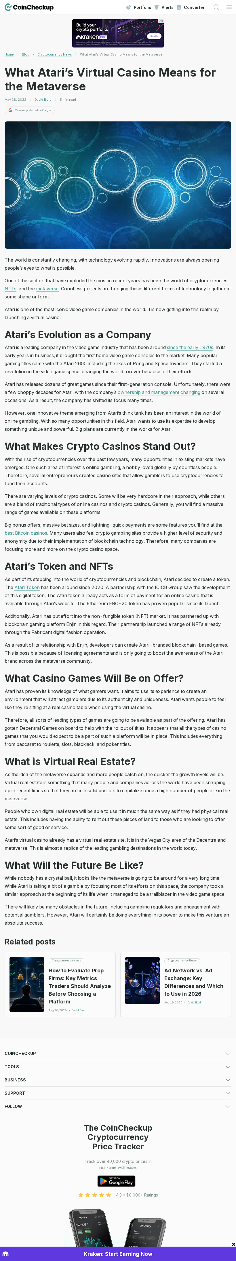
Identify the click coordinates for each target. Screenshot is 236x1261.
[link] (121, 54)
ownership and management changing (159, 392)
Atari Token (27, 587)
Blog (25, 54)
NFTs (10, 289)
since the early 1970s (190, 347)
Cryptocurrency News (54, 54)
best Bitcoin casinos (26, 533)
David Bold (43, 100)
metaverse (47, 289)
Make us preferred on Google (33, 110)
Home (9, 54)
